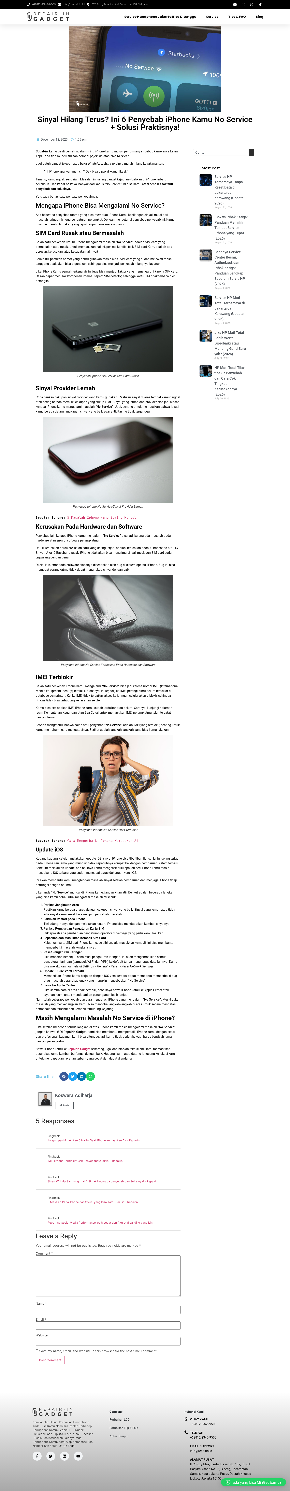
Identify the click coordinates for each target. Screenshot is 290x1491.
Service (212, 16)
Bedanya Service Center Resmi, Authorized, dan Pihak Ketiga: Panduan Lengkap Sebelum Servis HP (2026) (229, 268)
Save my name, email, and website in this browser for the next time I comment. (98, 1351)
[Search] (251, 152)
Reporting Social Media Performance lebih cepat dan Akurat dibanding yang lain (100, 1222)
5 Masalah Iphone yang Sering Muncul (101, 517)
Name (41, 1303)
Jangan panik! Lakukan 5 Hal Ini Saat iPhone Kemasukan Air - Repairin (93, 1140)
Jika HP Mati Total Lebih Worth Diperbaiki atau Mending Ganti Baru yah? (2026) (230, 343)
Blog (259, 16)
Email (41, 1319)
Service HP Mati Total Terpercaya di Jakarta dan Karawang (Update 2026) (229, 308)
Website (42, 1335)
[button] (63, 1076)
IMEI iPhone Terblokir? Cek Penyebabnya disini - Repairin (85, 1160)
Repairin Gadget (78, 1049)
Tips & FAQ (237, 16)
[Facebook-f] (37, 1456)
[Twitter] (50, 1456)
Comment (44, 1253)
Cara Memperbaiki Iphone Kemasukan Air (103, 841)
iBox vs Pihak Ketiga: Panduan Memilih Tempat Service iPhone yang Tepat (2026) (231, 227)
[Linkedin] (64, 1456)
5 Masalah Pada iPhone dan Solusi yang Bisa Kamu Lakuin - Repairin (93, 1202)
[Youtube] (78, 1456)
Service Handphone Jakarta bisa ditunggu (160, 16)
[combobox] (221, 152)
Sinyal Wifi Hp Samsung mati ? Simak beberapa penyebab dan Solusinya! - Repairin (102, 1181)
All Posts (64, 1105)
